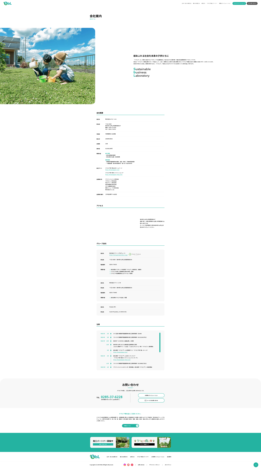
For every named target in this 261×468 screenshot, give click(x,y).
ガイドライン (168, 464)
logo (95, 457)
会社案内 (169, 456)
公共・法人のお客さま (186, 3)
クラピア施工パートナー (212, 3)
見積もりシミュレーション (224, 3)
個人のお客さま (196, 3)
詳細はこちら (127, 426)
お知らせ (203, 3)
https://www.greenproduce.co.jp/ (118, 255)
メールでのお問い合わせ (152, 400)
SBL (7, 3)
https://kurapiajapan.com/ (112, 170)
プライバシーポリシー (154, 464)
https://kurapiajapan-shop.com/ (113, 174)
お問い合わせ (253, 3)
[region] (130, 350)
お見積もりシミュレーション (151, 395)
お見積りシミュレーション (158, 456)
